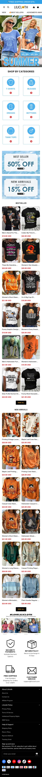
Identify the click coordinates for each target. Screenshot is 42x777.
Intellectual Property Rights (10, 716)
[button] (4, 7)
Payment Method (7, 736)
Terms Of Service (7, 712)
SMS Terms (5, 720)
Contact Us (5, 697)
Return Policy (6, 732)
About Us (5, 693)
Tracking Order (7, 739)
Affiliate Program (7, 700)
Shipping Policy (7, 728)
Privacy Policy (6, 709)
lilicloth (7, 774)
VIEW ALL (21, 402)
